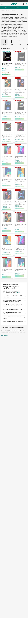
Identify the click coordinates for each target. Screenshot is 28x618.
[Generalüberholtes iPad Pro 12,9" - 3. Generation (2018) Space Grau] (7, 240)
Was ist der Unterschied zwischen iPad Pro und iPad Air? (12, 313)
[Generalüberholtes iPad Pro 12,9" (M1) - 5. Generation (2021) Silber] (7, 217)
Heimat (2, 10)
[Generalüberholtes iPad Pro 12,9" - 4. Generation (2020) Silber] (20, 240)
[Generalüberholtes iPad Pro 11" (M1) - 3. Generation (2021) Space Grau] (20, 83)
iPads (9, 10)
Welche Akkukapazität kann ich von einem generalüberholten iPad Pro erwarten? (12, 301)
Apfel (6, 10)
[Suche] (23, 4)
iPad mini (5, 36)
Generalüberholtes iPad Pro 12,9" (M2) (20, 203)
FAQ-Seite (18, 292)
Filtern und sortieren (6, 48)
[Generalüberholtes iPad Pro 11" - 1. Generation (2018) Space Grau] (20, 172)
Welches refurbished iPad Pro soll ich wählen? (13, 321)
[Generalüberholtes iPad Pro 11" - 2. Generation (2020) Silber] (20, 149)
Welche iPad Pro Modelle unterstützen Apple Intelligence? (12, 305)
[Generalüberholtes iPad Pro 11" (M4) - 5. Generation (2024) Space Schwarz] (7, 127)
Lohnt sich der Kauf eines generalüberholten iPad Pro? (12, 318)
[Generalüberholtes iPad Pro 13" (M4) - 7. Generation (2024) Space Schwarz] (7, 56)
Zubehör (16, 7)
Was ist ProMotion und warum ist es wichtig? (12, 309)
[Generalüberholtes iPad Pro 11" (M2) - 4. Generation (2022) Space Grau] (20, 127)
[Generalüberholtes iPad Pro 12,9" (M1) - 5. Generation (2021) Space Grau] (7, 195)
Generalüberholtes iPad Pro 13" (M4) (7, 65)
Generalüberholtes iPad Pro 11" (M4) (20, 113)
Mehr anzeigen (4, 335)
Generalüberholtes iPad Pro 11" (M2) (7, 113)
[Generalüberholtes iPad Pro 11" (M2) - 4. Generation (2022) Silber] (7, 105)
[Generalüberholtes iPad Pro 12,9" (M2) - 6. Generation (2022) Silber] (20, 195)
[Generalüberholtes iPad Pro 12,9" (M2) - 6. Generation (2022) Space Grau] (20, 217)
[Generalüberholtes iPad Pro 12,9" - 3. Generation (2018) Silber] (20, 262)
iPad (25, 34)
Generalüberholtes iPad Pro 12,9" (7, 248)
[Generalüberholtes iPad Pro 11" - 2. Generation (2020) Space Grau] (7, 149)
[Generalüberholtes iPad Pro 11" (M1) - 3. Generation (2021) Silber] (7, 83)
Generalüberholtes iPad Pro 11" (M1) (7, 91)
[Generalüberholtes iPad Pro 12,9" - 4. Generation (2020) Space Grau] (7, 262)
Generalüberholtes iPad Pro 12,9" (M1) (7, 203)
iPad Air (22, 34)
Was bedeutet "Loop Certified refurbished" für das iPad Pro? (12, 296)
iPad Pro (13, 10)
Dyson (12, 7)
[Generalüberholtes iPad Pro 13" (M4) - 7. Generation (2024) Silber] (20, 56)
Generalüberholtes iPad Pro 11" (7, 158)
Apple (2, 7)
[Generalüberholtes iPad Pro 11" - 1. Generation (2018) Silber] (7, 172)
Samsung (7, 7)
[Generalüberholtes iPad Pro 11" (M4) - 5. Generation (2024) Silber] (20, 105)
